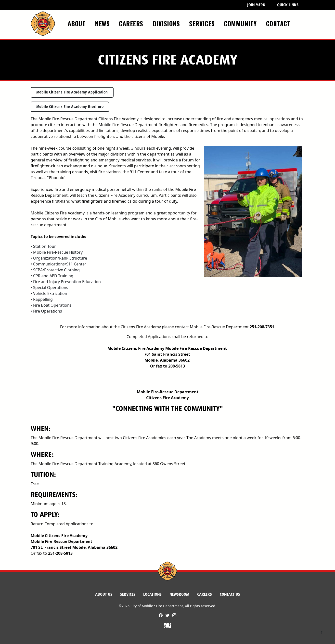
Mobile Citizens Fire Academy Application (72, 92)
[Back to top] (321, 633)
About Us (103, 594)
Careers (204, 594)
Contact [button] (279, 23)
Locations (152, 594)
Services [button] (203, 23)
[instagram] (174, 615)
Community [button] (241, 23)
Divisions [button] (167, 23)
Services (127, 594)
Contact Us (230, 594)
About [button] (78, 23)
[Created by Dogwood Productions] (167, 625)
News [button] (103, 23)
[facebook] (161, 615)
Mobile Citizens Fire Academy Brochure (70, 106)
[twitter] (168, 615)
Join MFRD (256, 4)
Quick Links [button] (287, 4)
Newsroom (179, 594)
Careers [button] (132, 23)
